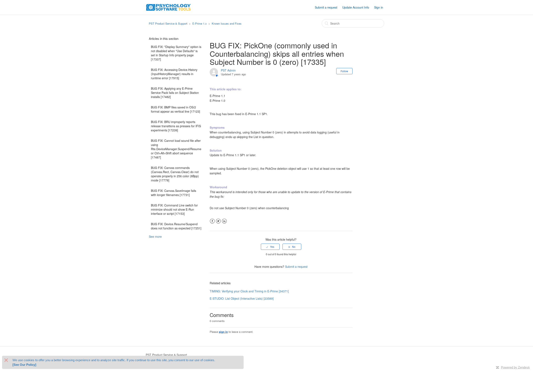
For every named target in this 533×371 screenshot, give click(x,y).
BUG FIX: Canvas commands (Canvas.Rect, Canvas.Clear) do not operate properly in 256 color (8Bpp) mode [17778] (175, 174)
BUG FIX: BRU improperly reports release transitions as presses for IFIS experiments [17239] (176, 126)
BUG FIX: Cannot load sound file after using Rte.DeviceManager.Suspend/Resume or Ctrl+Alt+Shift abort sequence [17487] (176, 148)
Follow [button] (344, 71)
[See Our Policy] (24, 364)
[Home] (168, 7)
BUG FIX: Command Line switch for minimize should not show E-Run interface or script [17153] (174, 209)
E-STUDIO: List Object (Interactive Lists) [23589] (242, 298)
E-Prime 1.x (199, 23)
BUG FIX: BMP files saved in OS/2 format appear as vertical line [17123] (175, 109)
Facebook (212, 221)
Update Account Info (355, 7)
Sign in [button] (378, 7)
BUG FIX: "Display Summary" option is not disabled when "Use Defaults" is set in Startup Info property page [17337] (176, 53)
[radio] (270, 247)
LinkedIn (224, 221)
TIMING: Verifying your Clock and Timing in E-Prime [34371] (249, 291)
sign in (223, 332)
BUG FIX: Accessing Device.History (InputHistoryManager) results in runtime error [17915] (174, 74)
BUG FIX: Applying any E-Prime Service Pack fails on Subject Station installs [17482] (175, 92)
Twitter (218, 221)
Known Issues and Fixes (227, 23)
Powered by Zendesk (515, 367)
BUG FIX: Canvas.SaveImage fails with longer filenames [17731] (173, 193)
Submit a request (326, 7)
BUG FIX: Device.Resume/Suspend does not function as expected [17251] (176, 226)
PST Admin (228, 70)
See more (155, 236)
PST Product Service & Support (168, 23)
